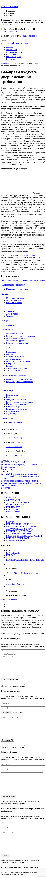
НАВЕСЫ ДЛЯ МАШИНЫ (18, 524)
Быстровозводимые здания (13, 285)
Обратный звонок (30, 573)
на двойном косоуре (15, 356)
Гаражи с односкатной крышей (19, 382)
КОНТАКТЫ (12, 509)
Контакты (10, 59)
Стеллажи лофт (13, 411)
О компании (11, 50)
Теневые (10, 316)
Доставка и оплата (14, 52)
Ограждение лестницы (16, 338)
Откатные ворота (13, 300)
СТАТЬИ (10, 557)
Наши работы (12, 54)
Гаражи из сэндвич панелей (14, 375)
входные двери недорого (33, 255)
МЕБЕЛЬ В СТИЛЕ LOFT (17, 538)
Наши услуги (7, 418)
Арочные (10, 311)
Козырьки (6, 320)
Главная (9, 47)
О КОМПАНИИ (13, 500)
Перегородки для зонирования (19, 402)
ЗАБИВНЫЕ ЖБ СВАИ (16, 540)
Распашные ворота (14, 303)
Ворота (5, 293)
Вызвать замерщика (21, 43)
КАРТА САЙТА (13, 512)
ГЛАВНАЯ (11, 498)
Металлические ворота (16, 298)
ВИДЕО (9, 550)
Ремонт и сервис (13, 57)
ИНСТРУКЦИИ (13, 553)
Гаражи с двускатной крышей (19, 379)
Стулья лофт (11, 413)
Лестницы (6, 347)
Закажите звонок (30, 36)
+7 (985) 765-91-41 (9, 31)
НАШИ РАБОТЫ (13, 507)
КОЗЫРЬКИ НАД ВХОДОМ (19, 531)
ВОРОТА (10, 522)
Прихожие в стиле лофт (16, 409)
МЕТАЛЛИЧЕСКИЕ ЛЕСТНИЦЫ (21, 526)
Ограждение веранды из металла (20, 336)
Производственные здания (17, 289)
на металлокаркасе (14, 359)
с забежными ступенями (16, 368)
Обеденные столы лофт (16, 399)
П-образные (11, 363)
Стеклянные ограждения (17, 343)
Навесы (5, 307)
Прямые (9, 366)
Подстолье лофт (13, 406)
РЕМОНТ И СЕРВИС (15, 505)
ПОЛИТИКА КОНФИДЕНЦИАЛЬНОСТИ (25, 560)
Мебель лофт (7, 390)
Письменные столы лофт (17, 404)
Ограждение (7, 329)
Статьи (11, 63)
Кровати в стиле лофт (15, 397)
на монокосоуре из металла (18, 361)
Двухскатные (12, 314)
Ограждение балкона (15, 334)
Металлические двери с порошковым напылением (23, 280)
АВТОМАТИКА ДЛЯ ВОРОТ (19, 529)
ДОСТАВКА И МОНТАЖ (17, 502)
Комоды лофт (12, 395)
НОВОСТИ (11, 555)
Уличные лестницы (14, 370)
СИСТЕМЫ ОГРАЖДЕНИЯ (18, 533)
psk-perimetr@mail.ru (15, 584)
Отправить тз (7, 43)
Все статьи (5, 488)
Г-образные (11, 352)
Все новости (6, 469)
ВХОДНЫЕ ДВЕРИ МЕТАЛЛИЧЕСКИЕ (24, 536)
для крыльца (11, 354)
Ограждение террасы (15, 341)
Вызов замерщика (14, 422)
